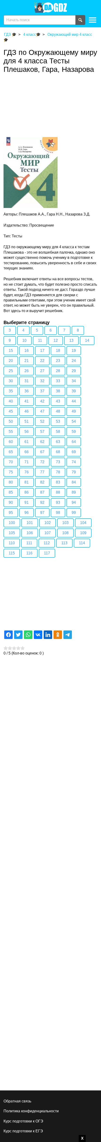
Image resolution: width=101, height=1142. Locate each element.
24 (74, 361)
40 (11, 401)
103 (65, 523)
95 (11, 513)
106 (30, 533)
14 (87, 340)
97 (42, 513)
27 (42, 371)
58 (58, 432)
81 (26, 482)
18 (58, 351)
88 (58, 492)
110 (12, 543)
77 (42, 472)
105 (12, 533)
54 (74, 421)
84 (74, 482)
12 (56, 340)
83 (58, 482)
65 (11, 452)
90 (11, 502)
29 (74, 371)
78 (58, 472)
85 (11, 492)
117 (47, 553)
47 (42, 411)
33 (58, 381)
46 (26, 411)
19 (74, 351)
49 (74, 411)
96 (26, 513)
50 (11, 421)
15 (11, 351)
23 (58, 361)
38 (58, 391)
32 (42, 381)
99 (74, 513)
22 (42, 361)
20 (11, 361)
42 (42, 401)
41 (26, 401)
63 (58, 442)
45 (11, 411)
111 (29, 543)
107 (47, 533)
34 (74, 381)
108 (65, 533)
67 (42, 452)
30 (11, 381)
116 (29, 553)
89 (74, 492)
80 (11, 482)
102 (47, 523)
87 (42, 492)
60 (11, 442)
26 (26, 371)
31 (26, 381)
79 (74, 472)
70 (11, 462)
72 (42, 462)
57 (42, 432)
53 (58, 421)
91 (26, 502)
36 (26, 391)
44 (74, 401)
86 (26, 492)
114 (82, 543)
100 (12, 523)
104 (83, 523)
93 (58, 502)
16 (26, 351)
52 (42, 421)
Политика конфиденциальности (31, 1111)
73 (58, 462)
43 (58, 401)
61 (26, 442)
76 (26, 472)
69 (74, 452)
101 (30, 523)
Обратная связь (17, 1101)
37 (42, 391)
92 (42, 502)
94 (74, 502)
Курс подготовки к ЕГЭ (23, 1131)
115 (12, 553)
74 (74, 462)
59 (74, 432)
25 (11, 371)
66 (26, 452)
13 (71, 340)
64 (74, 442)
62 (42, 442)
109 (83, 533)
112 (47, 543)
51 (26, 421)
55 (11, 432)
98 (58, 513)
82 (42, 482)
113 (64, 543)
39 (74, 391)
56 (26, 432)
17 (42, 351)
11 (40, 340)
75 (11, 472)
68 (58, 452)
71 (26, 462)
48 (58, 411)
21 (26, 361)
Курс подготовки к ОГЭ (23, 1121)
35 (11, 391)
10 (24, 340)
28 (58, 371)
